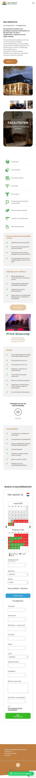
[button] (21, 774)
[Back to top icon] (18, 765)
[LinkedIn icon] (11, 770)
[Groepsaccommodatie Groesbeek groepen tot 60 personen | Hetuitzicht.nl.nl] (9, 3)
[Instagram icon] (13, 770)
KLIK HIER (18, 418)
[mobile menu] (33, 3)
